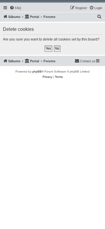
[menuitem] (15, 7)
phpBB (37, 71)
